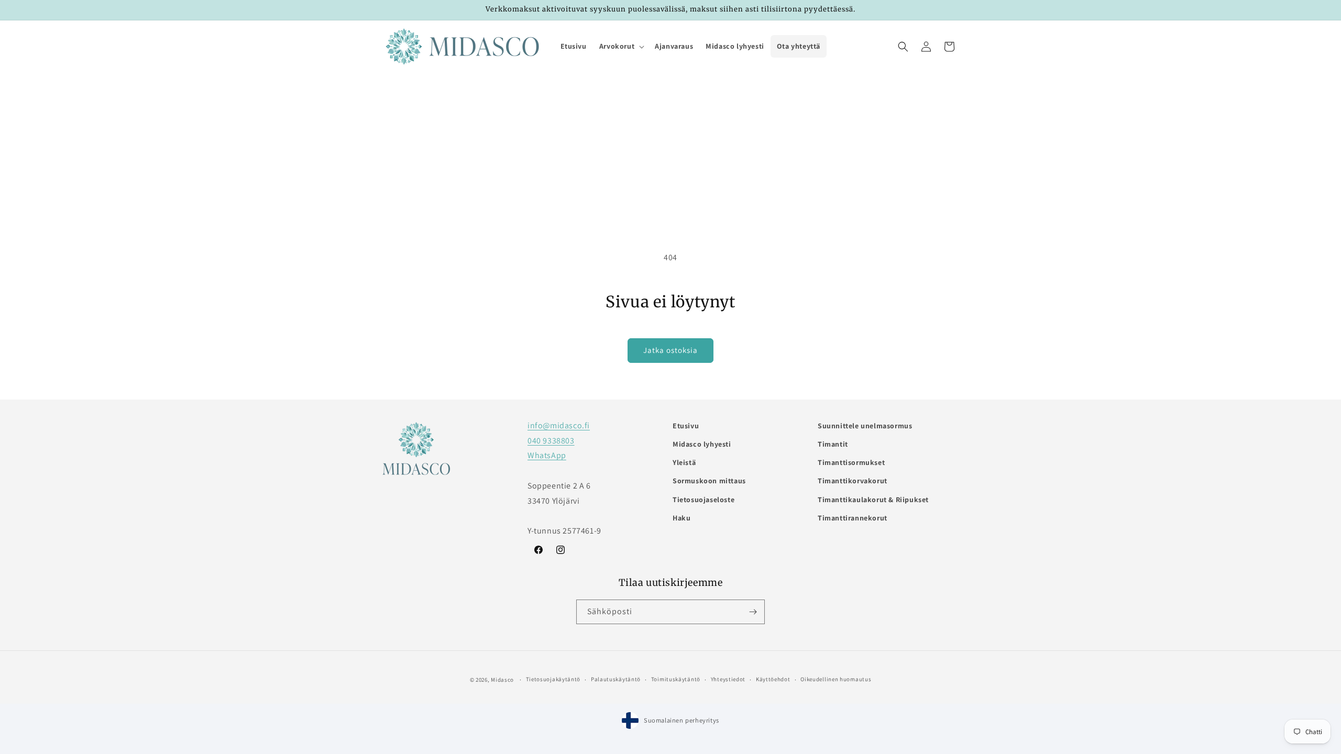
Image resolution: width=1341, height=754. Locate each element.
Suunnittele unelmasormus (865, 425)
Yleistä (684, 462)
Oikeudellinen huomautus (835, 679)
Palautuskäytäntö (616, 679)
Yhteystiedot (728, 679)
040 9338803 (551, 440)
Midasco (502, 679)
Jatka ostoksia (670, 350)
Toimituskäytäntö (675, 679)
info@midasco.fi (558, 425)
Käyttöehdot (773, 679)
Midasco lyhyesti (702, 444)
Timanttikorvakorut (852, 480)
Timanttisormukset (851, 462)
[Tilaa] (752, 612)
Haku (681, 518)
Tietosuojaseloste (703, 499)
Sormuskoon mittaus (709, 480)
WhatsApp (546, 455)
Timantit (833, 444)
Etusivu (686, 425)
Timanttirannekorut (852, 518)
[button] (620, 46)
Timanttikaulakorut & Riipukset (873, 499)
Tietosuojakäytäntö (553, 679)
